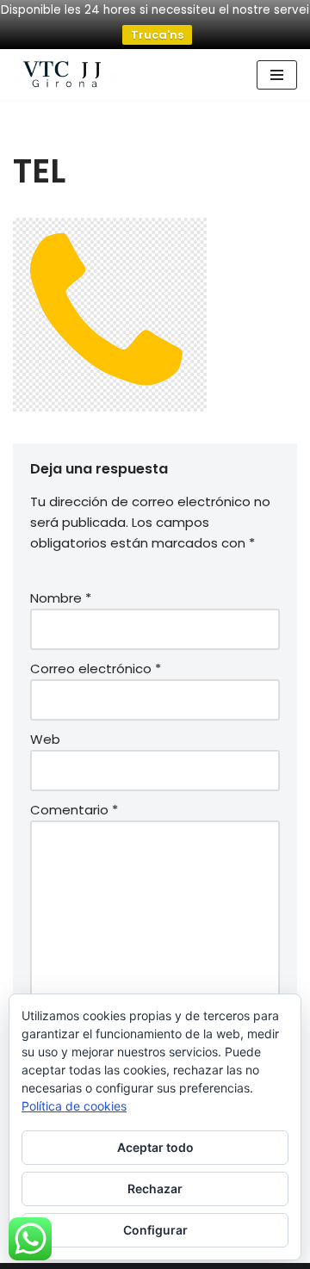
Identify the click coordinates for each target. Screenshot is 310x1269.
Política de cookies (74, 1106)
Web (45, 739)
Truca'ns (157, 35)
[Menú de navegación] (277, 75)
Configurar (155, 1230)
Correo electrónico (95, 668)
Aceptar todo (155, 1147)
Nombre (60, 598)
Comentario (74, 810)
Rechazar (155, 1188)
